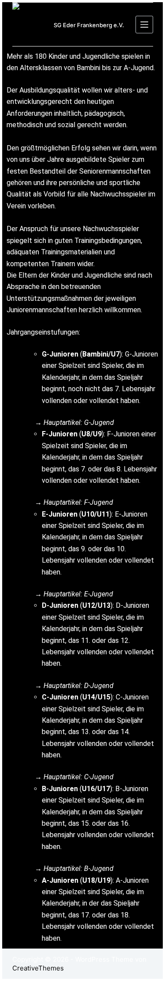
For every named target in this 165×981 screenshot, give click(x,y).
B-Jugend (99, 868)
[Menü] (144, 24)
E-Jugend (98, 594)
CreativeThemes (38, 968)
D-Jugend (99, 685)
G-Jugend (99, 422)
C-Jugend (99, 777)
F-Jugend (98, 502)
